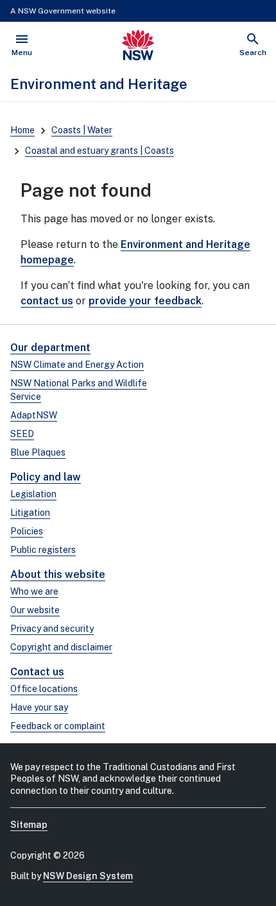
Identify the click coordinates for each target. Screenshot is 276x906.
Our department (50, 348)
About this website (57, 574)
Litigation (30, 512)
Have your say (39, 707)
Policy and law (45, 477)
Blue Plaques (37, 452)
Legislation (33, 494)
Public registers (43, 550)
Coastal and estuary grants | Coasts (99, 150)
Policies (26, 531)
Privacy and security (52, 628)
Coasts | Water (81, 130)
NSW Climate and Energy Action (77, 364)
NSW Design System (88, 876)
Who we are (34, 591)
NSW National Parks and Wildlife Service (78, 390)
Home (22, 130)
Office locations (44, 689)
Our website (35, 610)
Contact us (37, 672)
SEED (22, 434)
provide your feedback (145, 301)
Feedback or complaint (57, 726)
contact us (47, 301)
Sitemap (28, 825)
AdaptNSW (33, 415)
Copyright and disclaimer (61, 647)
